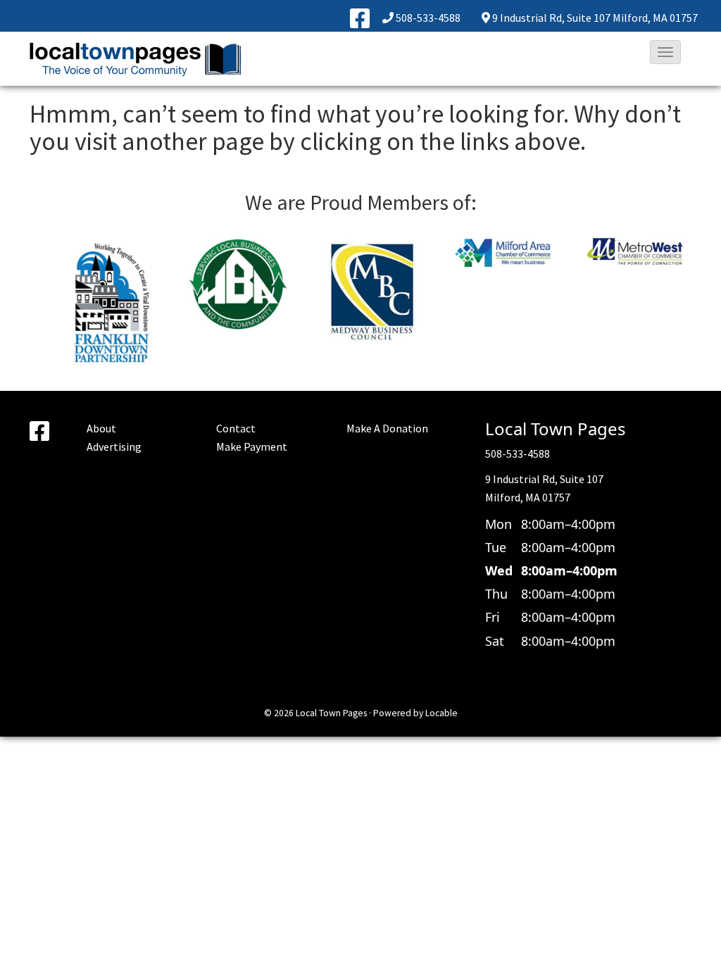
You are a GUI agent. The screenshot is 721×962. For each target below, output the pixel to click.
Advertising (114, 446)
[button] (665, 52)
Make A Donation (387, 428)
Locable (441, 713)
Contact (236, 428)
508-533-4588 (428, 18)
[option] (117, 286)
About (101, 428)
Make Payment (251, 446)
